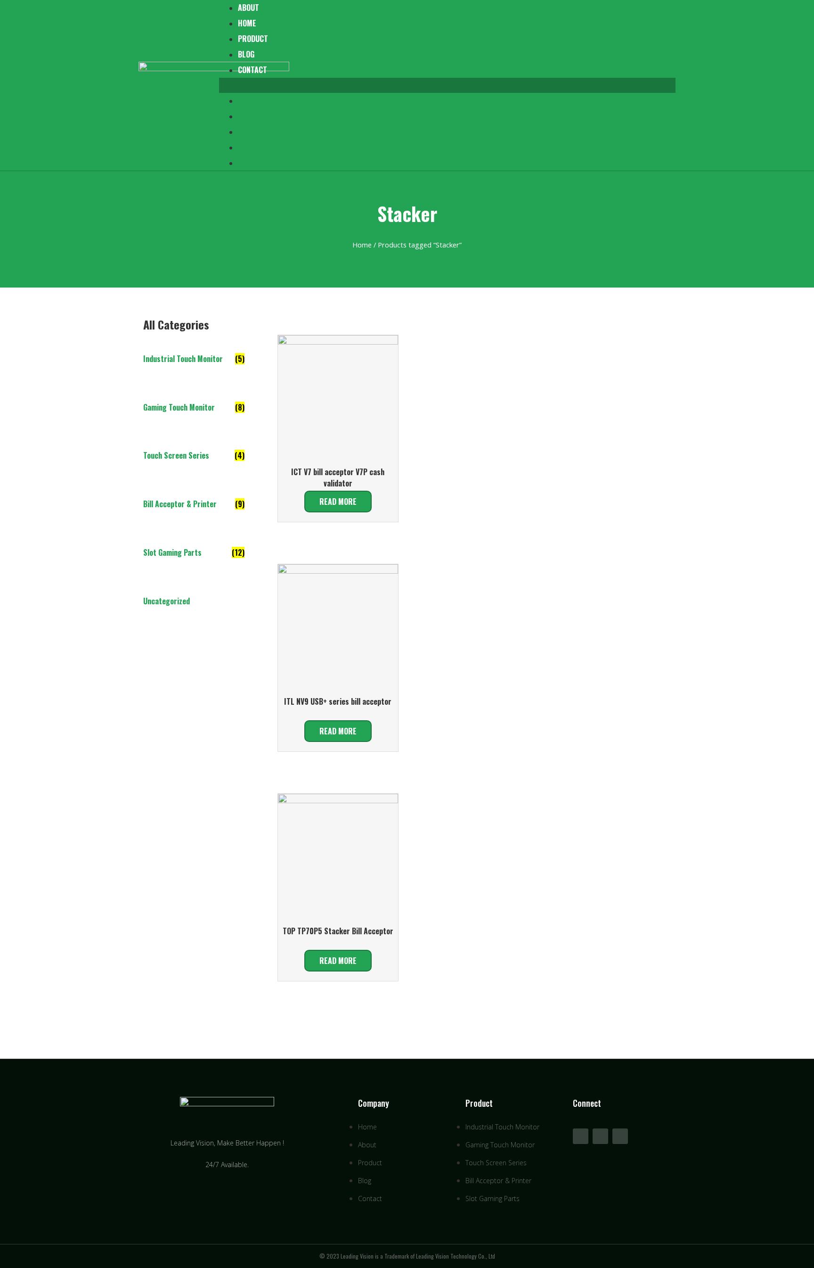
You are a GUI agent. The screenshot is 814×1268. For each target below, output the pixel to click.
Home (247, 23)
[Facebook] (620, 1136)
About (248, 100)
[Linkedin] (600, 1136)
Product (253, 38)
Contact (252, 69)
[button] (447, 85)
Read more (338, 501)
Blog (246, 54)
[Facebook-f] (580, 1136)
